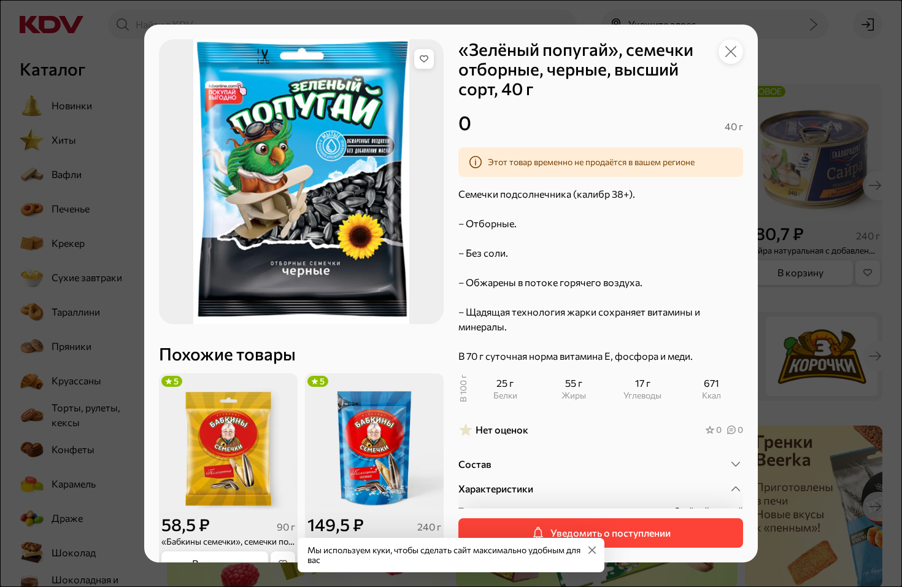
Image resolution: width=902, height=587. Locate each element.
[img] (424, 59)
